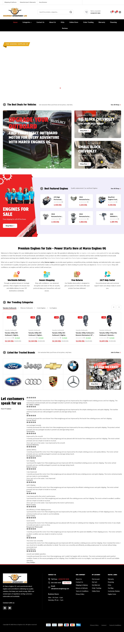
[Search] (70, 12)
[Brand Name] (13, 366)
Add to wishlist (11, 323)
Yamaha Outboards (11, 330)
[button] (66, 582)
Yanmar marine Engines (104, 265)
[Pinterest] (5, 608)
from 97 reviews (6, 409)
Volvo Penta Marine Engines (56, 258)
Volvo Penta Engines (74, 258)
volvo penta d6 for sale (103, 253)
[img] (74, 398)
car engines (83, 253)
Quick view (18, 323)
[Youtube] (10, 608)
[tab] (9, 308)
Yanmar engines (50, 262)
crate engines (91, 253)
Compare (15, 323)
